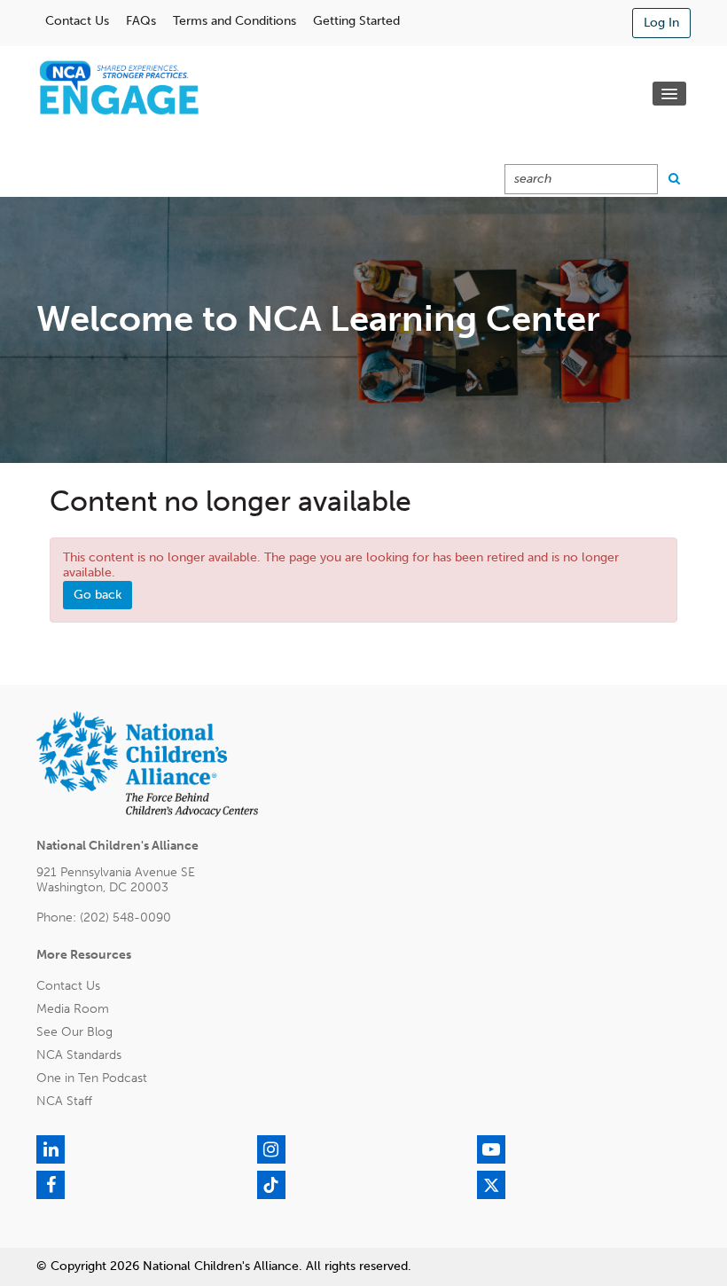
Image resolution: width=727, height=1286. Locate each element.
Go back (97, 594)
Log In (661, 22)
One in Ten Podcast (91, 1078)
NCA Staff (64, 1101)
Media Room (72, 1008)
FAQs (141, 20)
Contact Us (77, 20)
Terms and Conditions (234, 20)
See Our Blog (74, 1031)
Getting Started (356, 20)
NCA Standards (78, 1055)
